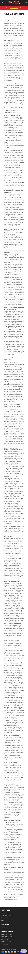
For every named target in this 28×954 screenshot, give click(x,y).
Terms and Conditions (6, 915)
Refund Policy (4, 918)
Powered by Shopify (13, 949)
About (2, 920)
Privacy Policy (5, 913)
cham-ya (6, 949)
